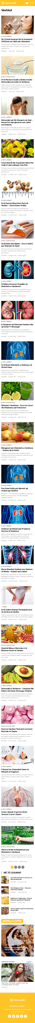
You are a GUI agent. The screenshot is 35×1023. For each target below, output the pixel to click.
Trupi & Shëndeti (7, 36)
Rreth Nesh (13, 1006)
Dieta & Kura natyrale (8, 402)
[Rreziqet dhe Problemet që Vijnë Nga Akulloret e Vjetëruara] (17, 941)
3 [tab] (31, 927)
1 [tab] (29, 927)
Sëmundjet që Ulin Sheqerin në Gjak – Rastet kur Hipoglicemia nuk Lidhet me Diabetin (17, 122)
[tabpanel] (17, 941)
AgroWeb (4, 51)
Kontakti (21, 1006)
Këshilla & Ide (9, 944)
